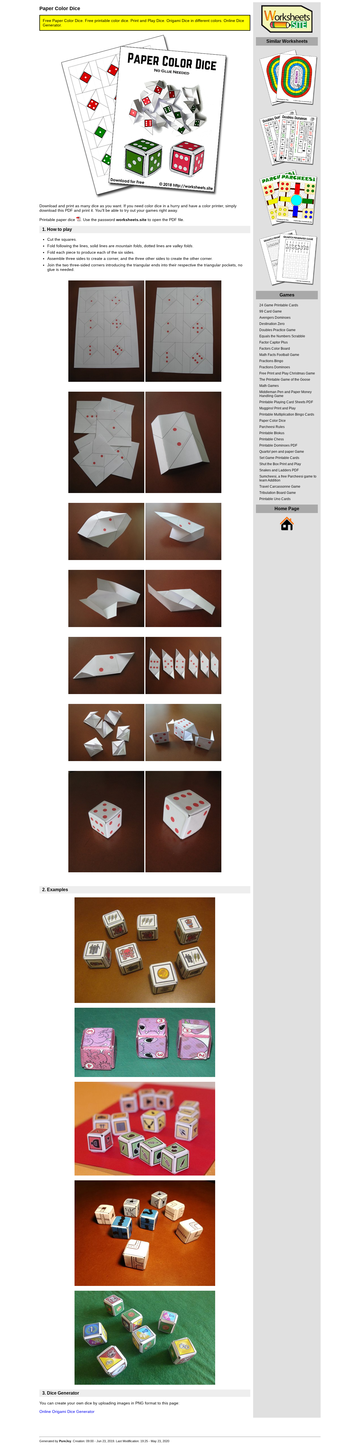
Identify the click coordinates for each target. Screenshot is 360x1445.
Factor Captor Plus (273, 342)
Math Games (269, 386)
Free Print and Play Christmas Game (287, 373)
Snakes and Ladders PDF (279, 470)
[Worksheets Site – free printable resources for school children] (286, 32)
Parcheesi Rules (272, 427)
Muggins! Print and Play (277, 408)
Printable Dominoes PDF (278, 445)
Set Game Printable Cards (279, 458)
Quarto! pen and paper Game (281, 452)
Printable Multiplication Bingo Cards (286, 414)
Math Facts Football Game (279, 355)
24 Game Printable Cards (278, 305)
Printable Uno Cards (275, 499)
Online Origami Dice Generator (66, 1411)
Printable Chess (271, 439)
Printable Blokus (271, 433)
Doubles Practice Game (277, 330)
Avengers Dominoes (275, 318)
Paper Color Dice (272, 421)
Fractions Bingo (271, 361)
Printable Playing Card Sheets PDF (286, 402)
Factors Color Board (274, 349)
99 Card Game (270, 311)
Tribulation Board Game (277, 493)
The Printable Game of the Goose (284, 380)
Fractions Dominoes (274, 367)
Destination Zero (272, 324)
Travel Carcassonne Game (279, 487)
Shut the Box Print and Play (280, 464)
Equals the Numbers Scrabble (282, 336)
